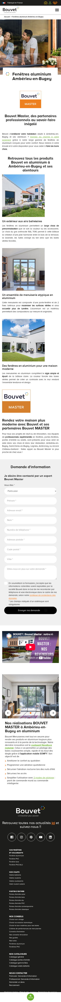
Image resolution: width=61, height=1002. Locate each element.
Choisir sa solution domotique (20, 923)
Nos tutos (13, 941)
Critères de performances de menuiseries (25, 929)
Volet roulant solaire (17, 884)
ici (53, 823)
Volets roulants (15, 878)
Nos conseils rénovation (18, 935)
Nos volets (14, 872)
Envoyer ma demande (29, 610)
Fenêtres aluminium (17, 944)
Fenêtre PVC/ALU (16, 865)
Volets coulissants (16, 881)
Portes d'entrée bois (17, 897)
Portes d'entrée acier (17, 894)
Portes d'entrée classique (19, 909)
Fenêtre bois (14, 862)
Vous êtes (9, 485)
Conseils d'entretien (17, 932)
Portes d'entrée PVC (17, 903)
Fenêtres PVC (14, 947)
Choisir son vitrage (16, 919)
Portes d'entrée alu (16, 900)
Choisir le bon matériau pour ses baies (24, 925)
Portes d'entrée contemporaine (21, 906)
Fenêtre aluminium (16, 856)
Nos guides (13, 938)
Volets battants (15, 875)
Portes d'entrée (16, 891)
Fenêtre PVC (14, 859)
